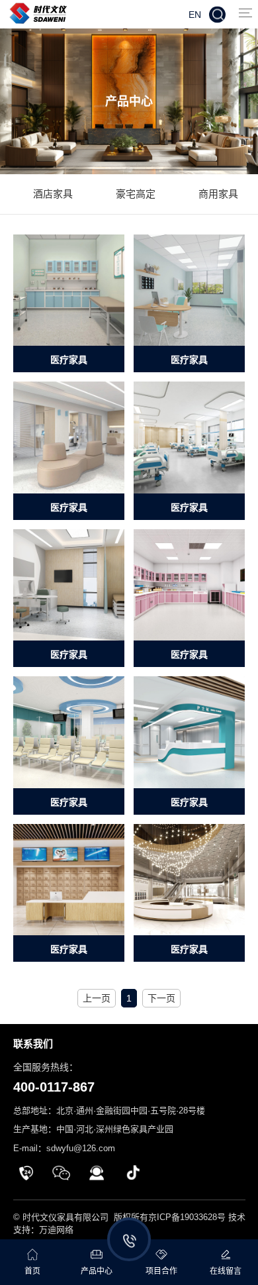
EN (195, 14)
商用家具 (218, 193)
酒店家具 (53, 193)
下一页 (161, 998)
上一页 (96, 998)
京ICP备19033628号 (187, 1217)
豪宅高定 (135, 193)
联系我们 (33, 1043)
